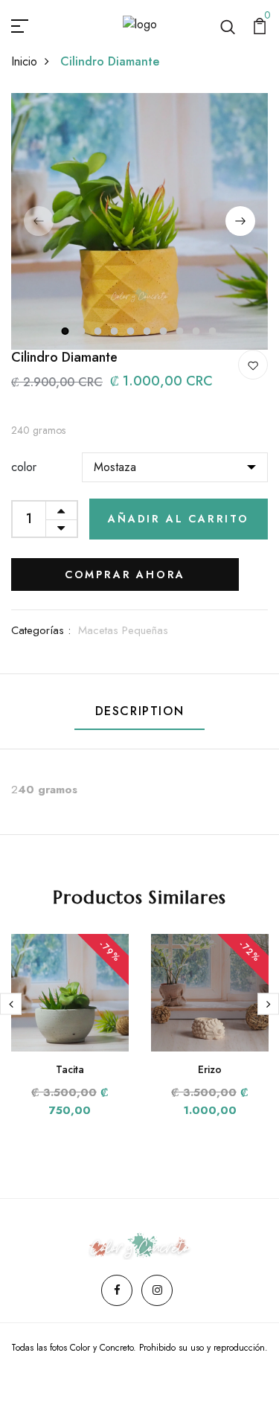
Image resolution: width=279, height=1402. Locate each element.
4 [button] (115, 331)
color (23, 467)
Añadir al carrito (178, 518)
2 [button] (83, 331)
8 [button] (181, 331)
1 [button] (65, 331)
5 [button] (132, 331)
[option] (139, 221)
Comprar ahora (125, 574)
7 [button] (164, 331)
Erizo (210, 1069)
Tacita (70, 1069)
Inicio (24, 61)
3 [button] (99, 331)
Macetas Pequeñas (123, 630)
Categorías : (41, 630)
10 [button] (214, 331)
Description (140, 711)
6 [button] (148, 331)
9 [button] (197, 331)
